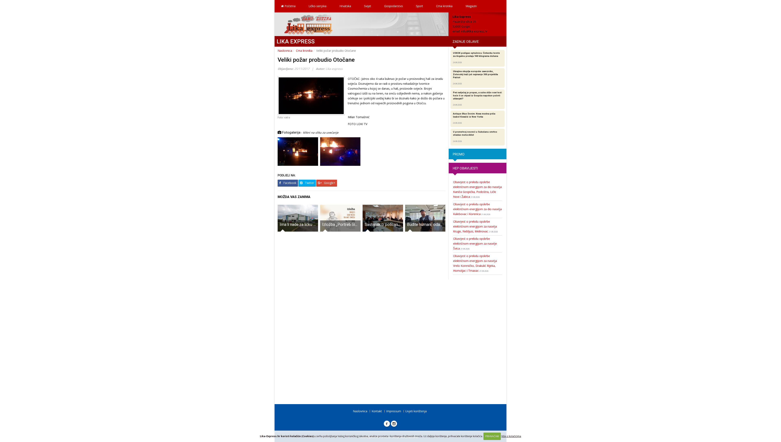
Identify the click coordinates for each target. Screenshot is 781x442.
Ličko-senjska (317, 6)
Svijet (367, 6)
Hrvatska (345, 6)
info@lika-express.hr (474, 31)
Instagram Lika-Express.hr (394, 424)
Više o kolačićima (511, 436)
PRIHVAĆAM (492, 436)
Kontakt (377, 411)
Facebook (289, 183)
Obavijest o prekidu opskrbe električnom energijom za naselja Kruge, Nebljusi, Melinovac (475, 226)
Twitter (309, 183)
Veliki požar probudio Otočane (316, 59)
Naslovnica (285, 51)
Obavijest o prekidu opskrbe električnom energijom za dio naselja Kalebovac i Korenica (477, 209)
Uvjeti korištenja (416, 411)
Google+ (329, 183)
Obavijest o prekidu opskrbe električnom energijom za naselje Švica (475, 243)
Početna (290, 6)
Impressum (393, 411)
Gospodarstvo (393, 6)
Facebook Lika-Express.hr (387, 424)
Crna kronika (444, 6)
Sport (419, 6)
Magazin (471, 6)
